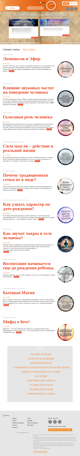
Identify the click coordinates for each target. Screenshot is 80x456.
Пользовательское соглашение (40, 451)
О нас (29, 418)
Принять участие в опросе (60, 430)
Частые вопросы (32, 423)
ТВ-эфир (73, 3)
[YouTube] (67, 9)
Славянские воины (41, 389)
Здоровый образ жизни (41, 380)
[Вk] (72, 9)
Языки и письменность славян (41, 372)
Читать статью (35, 37)
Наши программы (18, 423)
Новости (15, 427)
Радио (66, 3)
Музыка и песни (41, 354)
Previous (3, 15)
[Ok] (76, 9)
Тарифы (29, 420)
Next (73, 15)
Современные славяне (41, 394)
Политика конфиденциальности (40, 452)
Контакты (30, 425)
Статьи (14, 425)
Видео (14, 418)
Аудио (14, 420)
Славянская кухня (41, 385)
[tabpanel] (40, 27)
